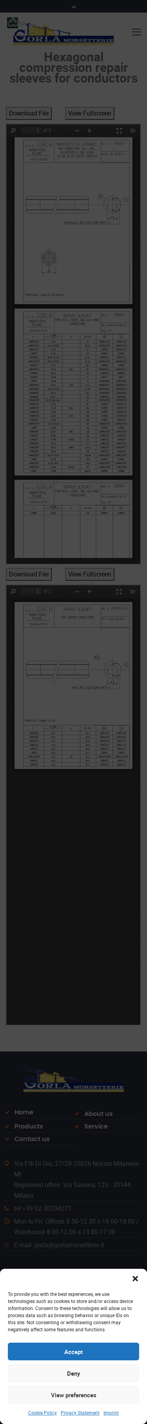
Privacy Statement (80, 1412)
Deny (73, 1373)
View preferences (73, 1395)
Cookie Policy (42, 1412)
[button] (135, 1279)
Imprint (111, 1412)
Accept (73, 1352)
